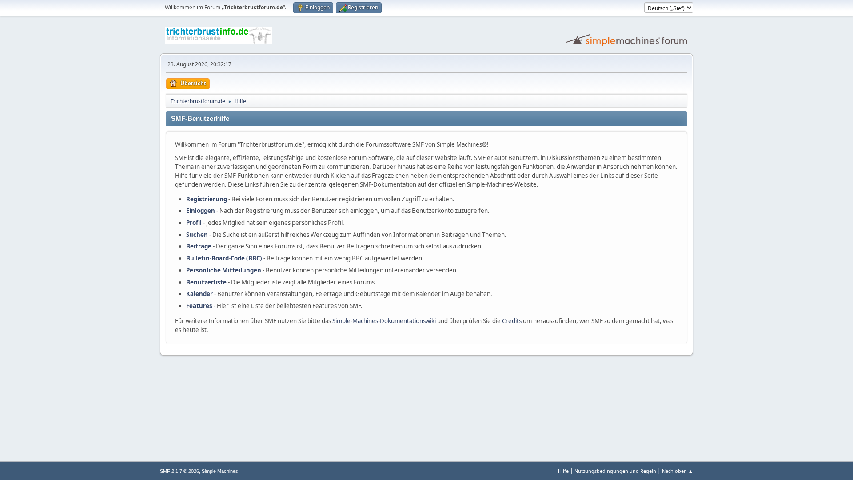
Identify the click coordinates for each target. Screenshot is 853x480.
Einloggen (200, 211)
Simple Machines (220, 471)
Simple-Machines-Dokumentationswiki (384, 321)
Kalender (199, 294)
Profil (194, 223)
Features (199, 306)
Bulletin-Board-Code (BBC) (224, 258)
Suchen (197, 235)
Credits (512, 321)
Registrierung (206, 199)
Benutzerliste (206, 282)
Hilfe (563, 471)
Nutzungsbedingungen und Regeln (615, 471)
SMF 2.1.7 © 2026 (179, 471)
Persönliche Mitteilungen (223, 270)
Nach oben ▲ (677, 471)
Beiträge (198, 246)
